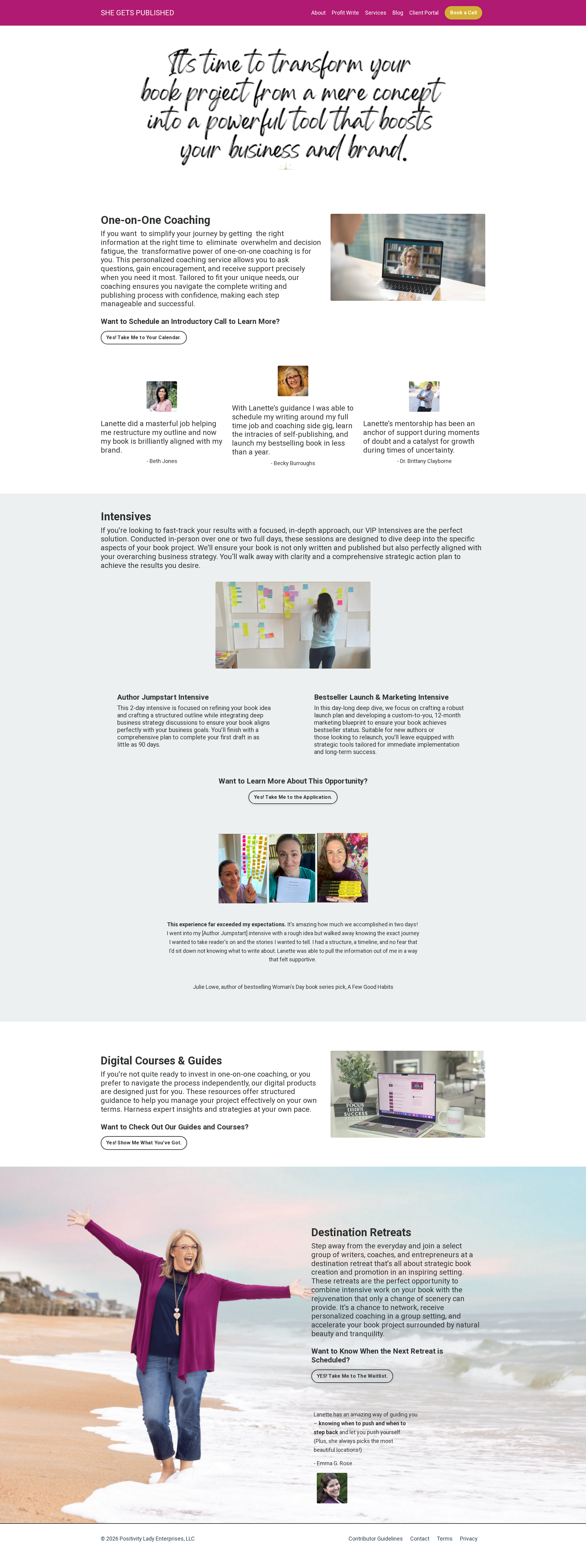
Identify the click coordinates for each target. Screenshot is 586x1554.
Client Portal (424, 12)
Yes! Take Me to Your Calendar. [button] (143, 337)
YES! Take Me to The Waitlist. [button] (352, 1376)
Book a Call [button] (463, 13)
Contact (419, 1538)
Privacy (469, 1538)
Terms (445, 1538)
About (318, 12)
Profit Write (345, 12)
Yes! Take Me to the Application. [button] (293, 797)
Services (375, 12)
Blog (397, 12)
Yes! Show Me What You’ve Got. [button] (144, 1143)
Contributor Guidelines (376, 1538)
